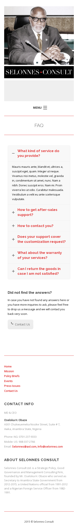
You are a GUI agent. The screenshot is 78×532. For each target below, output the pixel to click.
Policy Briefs (12, 376)
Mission (9, 371)
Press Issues (12, 386)
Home (8, 366)
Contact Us (22, 324)
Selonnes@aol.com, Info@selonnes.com (37, 446)
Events (8, 381)
